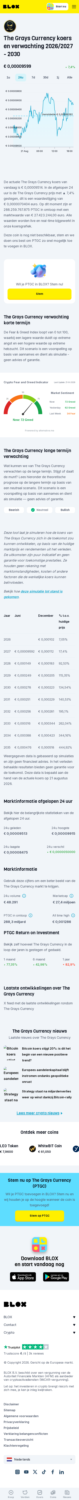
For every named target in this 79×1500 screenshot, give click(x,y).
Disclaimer (11, 1404)
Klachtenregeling (16, 1445)
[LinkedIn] (61, 1472)
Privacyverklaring (16, 1422)
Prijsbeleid (11, 1428)
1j (58, 77)
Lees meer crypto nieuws (38, 1113)
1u (8, 77)
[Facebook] (53, 1472)
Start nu (61, 6)
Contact (10, 1325)
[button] (39, 1318)
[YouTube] (26, 1472)
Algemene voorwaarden (21, 1416)
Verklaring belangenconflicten (26, 1434)
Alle (69, 77)
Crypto (9, 1332)
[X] (35, 1472)
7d (33, 77)
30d (45, 77)
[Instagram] (17, 1472)
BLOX (8, 1317)
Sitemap (9, 1410)
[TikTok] (44, 1472)
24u (20, 77)
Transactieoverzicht (18, 1439)
